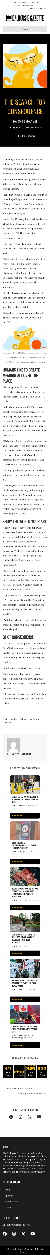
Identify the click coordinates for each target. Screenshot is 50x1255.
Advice (15, 719)
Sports (8, 1207)
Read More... (18, 816)
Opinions (34, 719)
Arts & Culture (12, 1201)
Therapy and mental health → (32, 1093)
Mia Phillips (19, 852)
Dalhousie (24, 719)
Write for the (25, 5)
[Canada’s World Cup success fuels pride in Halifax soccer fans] (25, 1014)
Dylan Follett (21, 989)
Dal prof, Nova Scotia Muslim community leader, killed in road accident (24, 983)
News (7, 1189)
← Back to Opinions (25, 135)
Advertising (23, 2)
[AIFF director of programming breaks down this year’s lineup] (25, 830)
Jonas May (18, 900)
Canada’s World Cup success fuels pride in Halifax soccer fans (24, 1029)
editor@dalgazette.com (18, 1224)
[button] (11, 1117)
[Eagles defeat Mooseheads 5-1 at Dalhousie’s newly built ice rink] (25, 784)
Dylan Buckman (21, 806)
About (13, 2)
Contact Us (35, 2)
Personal (7, 722)
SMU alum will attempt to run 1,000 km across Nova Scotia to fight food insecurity (23, 938)
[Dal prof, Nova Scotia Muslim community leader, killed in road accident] (25, 968)
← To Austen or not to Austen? (17, 1088)
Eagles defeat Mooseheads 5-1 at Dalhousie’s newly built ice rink (25, 799)
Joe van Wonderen (33, 127)
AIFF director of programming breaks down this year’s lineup (24, 845)
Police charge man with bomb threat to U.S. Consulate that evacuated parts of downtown (25, 892)
